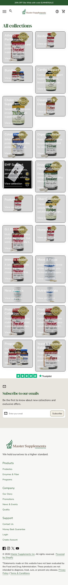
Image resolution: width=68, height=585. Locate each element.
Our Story (7, 493)
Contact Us (8, 524)
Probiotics (7, 469)
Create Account (10, 539)
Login (5, 534)
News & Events (10, 504)
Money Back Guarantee (14, 529)
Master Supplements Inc (23, 554)
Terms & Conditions (20, 573)
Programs (7, 479)
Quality (6, 509)
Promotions (8, 499)
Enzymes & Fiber (11, 474)
